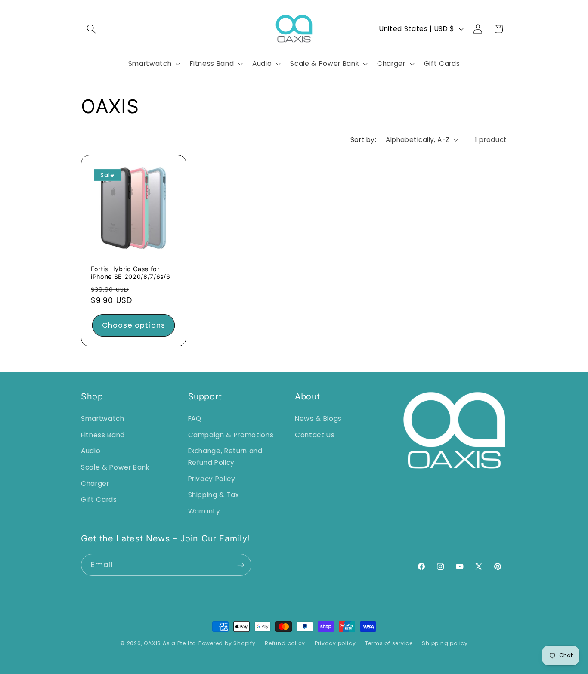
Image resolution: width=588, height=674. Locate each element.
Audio (90, 450)
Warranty (204, 510)
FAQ (194, 418)
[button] (91, 29)
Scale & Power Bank (115, 466)
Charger (95, 483)
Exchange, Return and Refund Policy (225, 456)
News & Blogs (318, 418)
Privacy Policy (211, 478)
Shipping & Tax (213, 494)
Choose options (133, 325)
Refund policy (285, 643)
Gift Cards (99, 499)
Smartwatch (102, 418)
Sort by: (363, 139)
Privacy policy (335, 643)
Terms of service (389, 643)
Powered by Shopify (227, 643)
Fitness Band (103, 434)
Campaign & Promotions (231, 434)
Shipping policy (445, 643)
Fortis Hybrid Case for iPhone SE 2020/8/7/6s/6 (130, 272)
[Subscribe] (240, 565)
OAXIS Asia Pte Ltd (170, 643)
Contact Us (315, 434)
